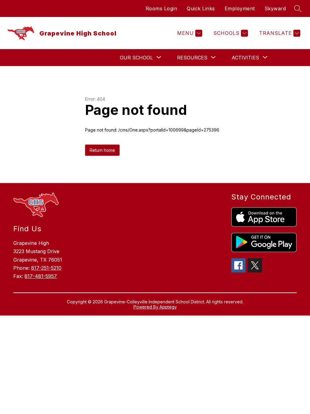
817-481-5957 (41, 276)
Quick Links (201, 8)
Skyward (275, 8)
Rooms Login (161, 8)
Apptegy (168, 306)
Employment (240, 8)
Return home (102, 150)
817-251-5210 (46, 268)
